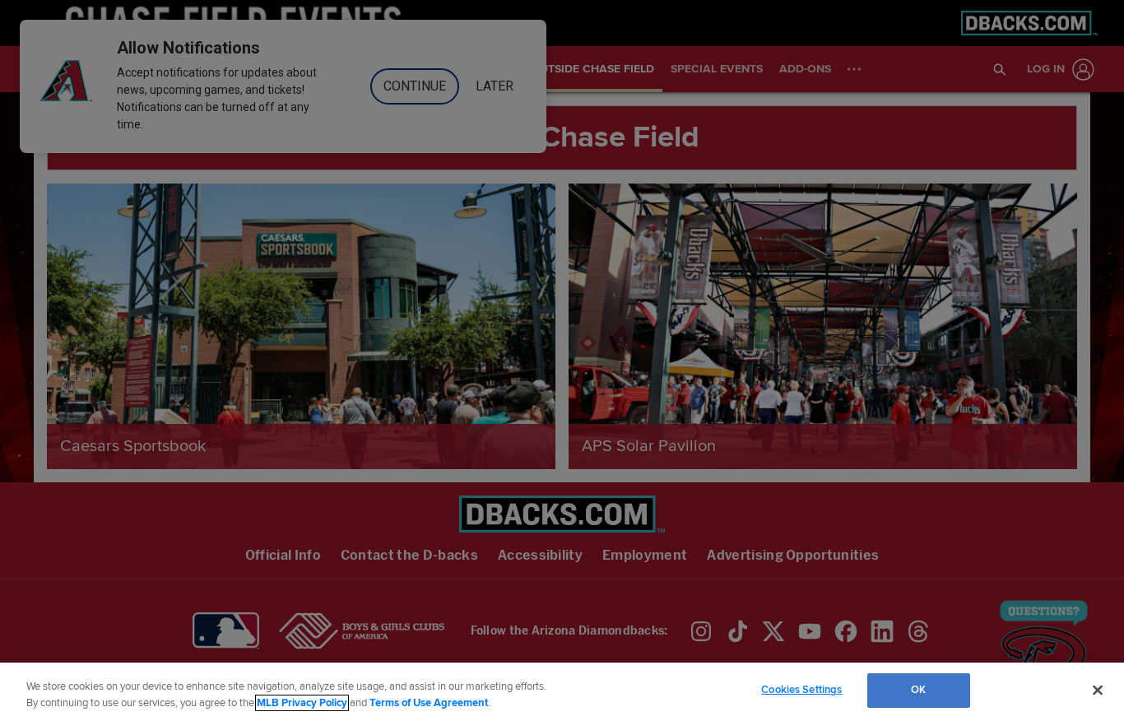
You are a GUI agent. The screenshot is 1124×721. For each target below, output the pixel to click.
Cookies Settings (801, 689)
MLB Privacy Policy (302, 702)
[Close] (1098, 690)
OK (918, 689)
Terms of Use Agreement (428, 702)
